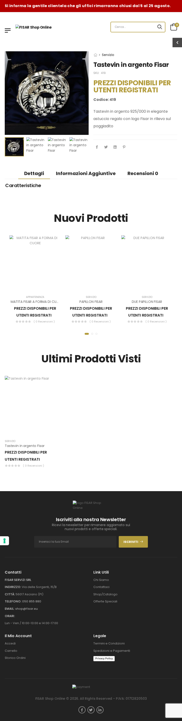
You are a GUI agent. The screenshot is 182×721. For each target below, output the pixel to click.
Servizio (108, 54)
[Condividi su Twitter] (105, 147)
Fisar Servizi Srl (18, 580)
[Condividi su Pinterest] (123, 147)
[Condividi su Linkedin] (114, 147)
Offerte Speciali (105, 601)
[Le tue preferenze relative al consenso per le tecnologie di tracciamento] (4, 540)
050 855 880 (31, 601)
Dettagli (34, 173)
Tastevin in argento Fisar (25, 445)
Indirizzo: (13, 587)
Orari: (10, 616)
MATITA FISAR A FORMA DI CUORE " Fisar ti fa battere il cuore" (59, 301)
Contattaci (101, 587)
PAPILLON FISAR (91, 301)
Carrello (11, 650)
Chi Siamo (101, 580)
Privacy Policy (104, 658)
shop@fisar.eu (26, 608)
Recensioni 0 (142, 173)
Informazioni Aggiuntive (86, 173)
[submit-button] (159, 27)
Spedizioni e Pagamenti (111, 650)
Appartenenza (35, 297)
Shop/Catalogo (105, 594)
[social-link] (82, 709)
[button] (86, 334)
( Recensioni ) (44, 321)
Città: (10, 594)
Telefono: (13, 601)
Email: (9, 608)
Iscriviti (130, 542)
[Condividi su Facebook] (96, 147)
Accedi (10, 643)
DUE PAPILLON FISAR (147, 301)
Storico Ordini (15, 658)
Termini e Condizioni (109, 643)
